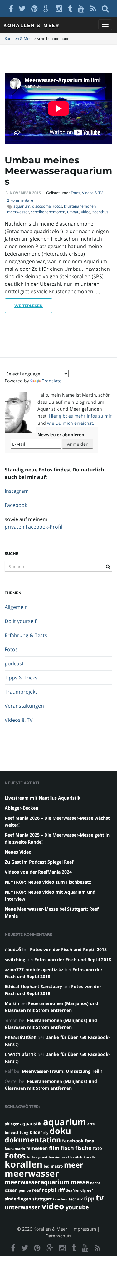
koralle (90, 1157)
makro (57, 1166)
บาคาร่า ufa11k (20, 1054)
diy (45, 1133)
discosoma (41, 206)
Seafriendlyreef (79, 1190)
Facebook (16, 505)
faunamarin (15, 1149)
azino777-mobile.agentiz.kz (34, 969)
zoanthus (100, 212)
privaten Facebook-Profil (33, 526)
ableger (12, 1123)
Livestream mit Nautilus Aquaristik (42, 798)
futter (32, 1157)
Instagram (17, 490)
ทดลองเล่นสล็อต (20, 1037)
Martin (12, 1003)
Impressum (84, 1229)
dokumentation (33, 1140)
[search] (105, 8)
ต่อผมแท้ (13, 949)
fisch (67, 1148)
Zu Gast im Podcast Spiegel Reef (39, 862)
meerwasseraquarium (37, 1182)
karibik (76, 1157)
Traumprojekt (21, 691)
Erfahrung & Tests (26, 635)
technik (76, 1199)
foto (97, 1148)
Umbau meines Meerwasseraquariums (58, 170)
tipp (89, 1198)
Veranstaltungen (24, 705)
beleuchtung (16, 1132)
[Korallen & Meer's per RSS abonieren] (93, 8)
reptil (49, 1189)
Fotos (75, 192)
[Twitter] (22, 8)
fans (89, 1141)
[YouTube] (81, 8)
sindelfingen (18, 1199)
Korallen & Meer (31, 25)
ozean (11, 1190)
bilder (36, 1132)
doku (60, 1130)
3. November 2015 (23, 192)
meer (73, 1165)
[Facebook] (11, 8)
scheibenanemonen (48, 212)
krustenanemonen (80, 206)
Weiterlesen (28, 305)
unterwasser (22, 1207)
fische (83, 1148)
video (85, 212)
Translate (51, 381)
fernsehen (37, 1148)
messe (80, 1182)
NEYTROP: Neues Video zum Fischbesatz (48, 882)
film (54, 1148)
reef (36, 1190)
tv (100, 1197)
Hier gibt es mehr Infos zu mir (80, 416)
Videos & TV (92, 192)
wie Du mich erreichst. (70, 423)
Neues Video (18, 852)
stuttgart (42, 1199)
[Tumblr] (70, 8)
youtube (77, 1207)
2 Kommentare (20, 200)
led (47, 1166)
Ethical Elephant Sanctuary (33, 986)
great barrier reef (53, 1157)
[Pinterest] (34, 8)
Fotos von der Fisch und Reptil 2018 (68, 949)
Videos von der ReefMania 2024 (38, 872)
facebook (73, 1140)
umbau (73, 212)
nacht (95, 1183)
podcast (14, 663)
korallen (23, 1164)
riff (61, 1190)
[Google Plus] (46, 8)
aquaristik (31, 1123)
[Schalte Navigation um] (105, 24)
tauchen (60, 1199)
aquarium (21, 206)
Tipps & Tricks (21, 677)
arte (91, 1124)
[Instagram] (59, 8)
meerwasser (18, 212)
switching (15, 959)
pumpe (25, 1190)
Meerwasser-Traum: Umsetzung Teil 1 (62, 1071)
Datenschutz (59, 1236)
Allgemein (16, 607)
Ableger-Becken (21, 808)
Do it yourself (20, 621)
